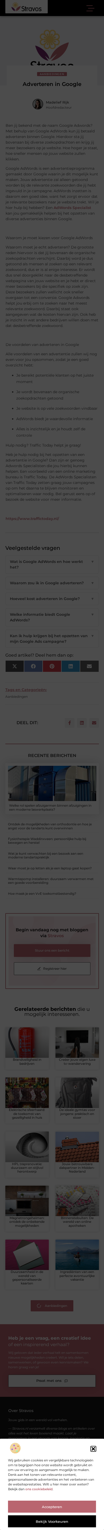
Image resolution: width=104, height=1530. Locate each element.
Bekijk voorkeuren (52, 1521)
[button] (93, 1449)
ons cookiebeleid (39, 1489)
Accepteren (52, 1507)
